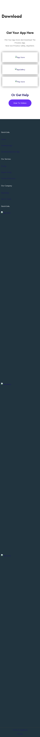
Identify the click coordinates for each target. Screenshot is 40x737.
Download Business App (10, 152)
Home (3, 139)
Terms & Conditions (20, 730)
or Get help (20, 95)
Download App (6, 145)
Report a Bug (6, 172)
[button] (20, 103)
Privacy (20, 734)
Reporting (5, 193)
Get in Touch (6, 199)
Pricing (3, 166)
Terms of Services (8, 178)
